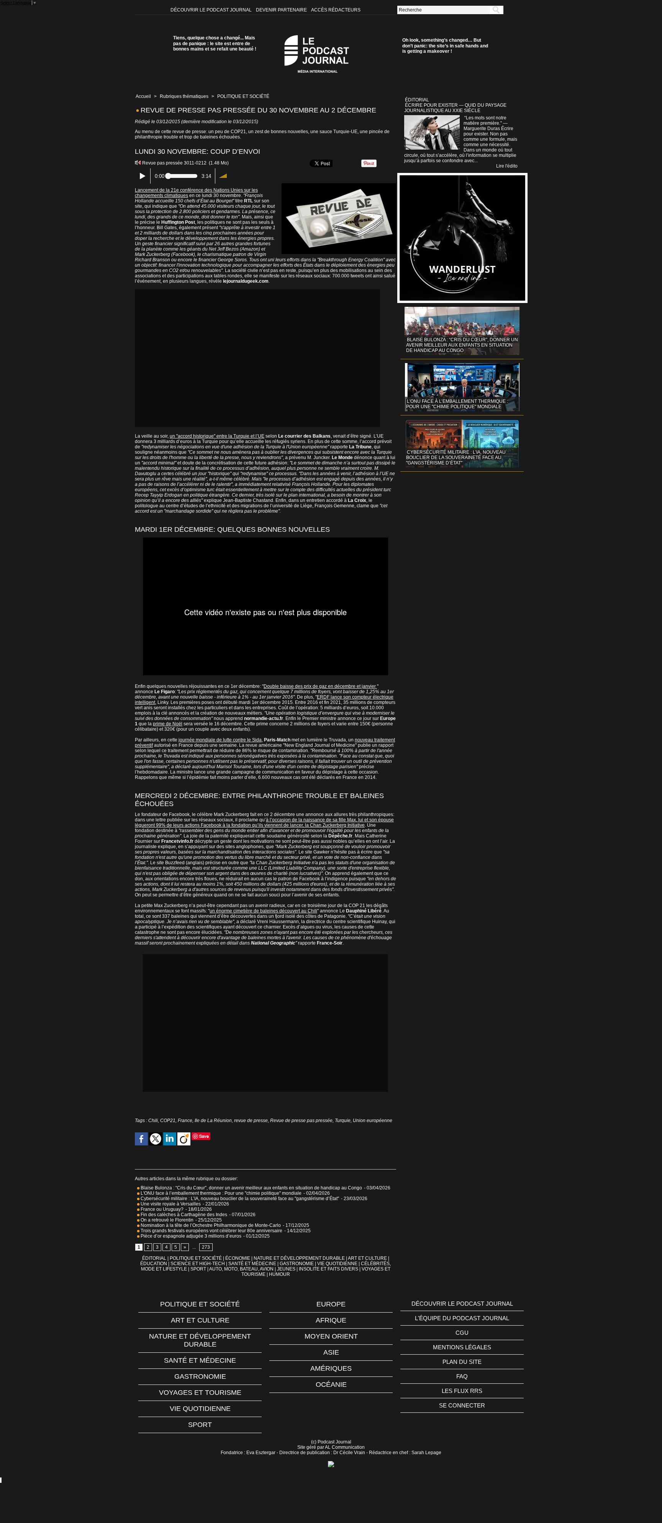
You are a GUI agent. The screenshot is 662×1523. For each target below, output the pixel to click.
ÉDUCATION (153, 1263)
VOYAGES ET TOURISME (200, 1392)
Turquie (343, 1120)
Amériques (331, 1368)
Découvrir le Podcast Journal (211, 10)
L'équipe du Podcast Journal (462, 1318)
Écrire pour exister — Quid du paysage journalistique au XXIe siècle (455, 108)
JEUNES (286, 1269)
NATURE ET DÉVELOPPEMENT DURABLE (299, 1258)
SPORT (198, 1269)
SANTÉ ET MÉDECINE (252, 1263)
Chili (153, 1120)
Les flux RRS (462, 1391)
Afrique (331, 1320)
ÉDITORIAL (154, 1258)
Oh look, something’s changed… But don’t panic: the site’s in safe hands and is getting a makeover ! (445, 45)
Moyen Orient (331, 1336)
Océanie (331, 1384)
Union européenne (372, 1120)
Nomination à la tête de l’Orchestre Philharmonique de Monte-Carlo (210, 1225)
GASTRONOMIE (297, 1263)
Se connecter (462, 1405)
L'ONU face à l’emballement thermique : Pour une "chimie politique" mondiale (220, 1193)
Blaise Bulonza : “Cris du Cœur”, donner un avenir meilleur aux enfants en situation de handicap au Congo (250, 1188)
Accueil (143, 96)
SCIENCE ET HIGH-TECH (198, 1263)
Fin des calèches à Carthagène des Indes (183, 1214)
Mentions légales (462, 1347)
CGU (462, 1332)
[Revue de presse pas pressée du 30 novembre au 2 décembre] (339, 185)
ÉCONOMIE (237, 1258)
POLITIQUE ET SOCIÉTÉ (243, 96)
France (185, 1120)
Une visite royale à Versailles (170, 1204)
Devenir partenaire (282, 10)
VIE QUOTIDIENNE (337, 1263)
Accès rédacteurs (335, 10)
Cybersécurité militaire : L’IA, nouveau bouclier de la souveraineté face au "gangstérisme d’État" (239, 1198)
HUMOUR (279, 1274)
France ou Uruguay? (161, 1209)
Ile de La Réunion (213, 1120)
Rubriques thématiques (184, 96)
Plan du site (462, 1361)
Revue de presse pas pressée (301, 1120)
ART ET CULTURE (367, 1258)
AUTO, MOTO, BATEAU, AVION (241, 1269)
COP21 (167, 1120)
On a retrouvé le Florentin (166, 1220)
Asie (331, 1352)
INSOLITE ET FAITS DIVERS (328, 1269)
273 (206, 1247)
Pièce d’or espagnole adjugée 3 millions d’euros (190, 1236)
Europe (331, 1304)
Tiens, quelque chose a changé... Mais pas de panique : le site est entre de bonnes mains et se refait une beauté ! (214, 43)
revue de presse (251, 1120)
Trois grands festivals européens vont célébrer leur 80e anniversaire (210, 1230)
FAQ (462, 1376)
